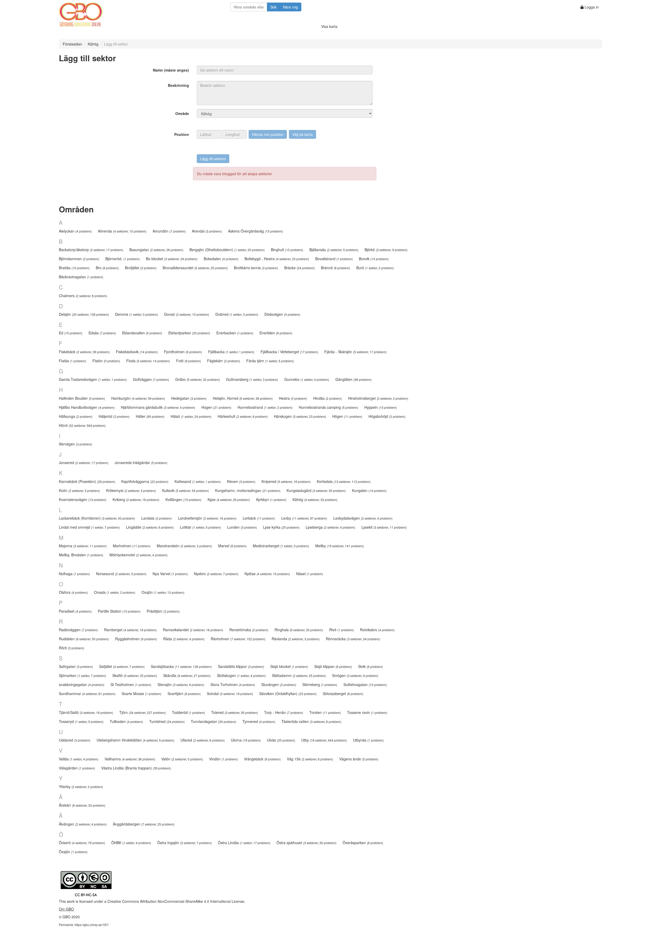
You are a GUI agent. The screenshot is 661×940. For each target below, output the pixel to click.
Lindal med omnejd (89, 527)
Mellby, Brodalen (81, 554)
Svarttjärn (184, 693)
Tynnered (258, 721)
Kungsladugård (316, 490)
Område (182, 113)
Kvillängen (183, 499)
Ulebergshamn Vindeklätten (135, 740)
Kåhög (93, 44)
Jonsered (83, 462)
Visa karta (329, 26)
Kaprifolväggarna (144, 481)
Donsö (186, 314)
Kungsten (369, 490)
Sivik (370, 666)
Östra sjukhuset (306, 842)
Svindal (230, 693)
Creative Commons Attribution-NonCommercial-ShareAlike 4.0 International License (175, 901)
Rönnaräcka (353, 638)
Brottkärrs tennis (256, 267)
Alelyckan (75, 231)
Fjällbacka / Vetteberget (289, 351)
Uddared (74, 740)
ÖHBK (131, 842)
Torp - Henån (283, 712)
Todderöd (188, 712)
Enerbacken (234, 332)
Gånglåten (353, 379)
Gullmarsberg (252, 379)
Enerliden (275, 332)
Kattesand (198, 481)
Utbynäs (368, 740)
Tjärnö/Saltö (86, 712)
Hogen (216, 407)
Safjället (122, 666)
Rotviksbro (377, 629)
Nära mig (290, 7)
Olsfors (73, 592)
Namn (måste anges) (171, 70)
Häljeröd (114, 416)
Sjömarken (82, 675)
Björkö (386, 249)
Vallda (78, 758)
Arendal (207, 231)
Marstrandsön (184, 545)
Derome (136, 314)
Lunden (242, 527)
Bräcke (299, 267)
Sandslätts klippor (241, 666)
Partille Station (119, 611)
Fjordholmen (183, 351)
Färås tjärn (270, 360)
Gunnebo (306, 379)
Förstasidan (72, 44)
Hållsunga (75, 416)
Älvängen (83, 824)
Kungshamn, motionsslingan (247, 490)
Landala (156, 518)
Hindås (327, 398)
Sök (273, 7)
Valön (182, 758)
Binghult (287, 249)
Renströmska (248, 629)
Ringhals (298, 629)
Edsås (102, 332)
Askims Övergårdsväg (255, 231)
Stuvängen (278, 684)
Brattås (74, 267)
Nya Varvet (170, 573)
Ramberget (130, 629)
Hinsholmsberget (378, 398)
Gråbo (197, 379)
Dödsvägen (282, 314)
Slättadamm (299, 675)
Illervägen (75, 443)
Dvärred (236, 314)
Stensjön (181, 684)
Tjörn (142, 712)
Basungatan (156, 249)
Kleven (241, 481)
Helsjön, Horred (243, 398)
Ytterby (81, 786)
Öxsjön (73, 851)
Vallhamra (130, 758)
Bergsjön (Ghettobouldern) (227, 249)
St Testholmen (131, 684)
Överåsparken (363, 842)
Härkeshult (243, 416)
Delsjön (84, 314)
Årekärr (82, 805)
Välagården (77, 768)
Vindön (223, 758)
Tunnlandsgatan (213, 721)
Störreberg (319, 684)
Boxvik (374, 258)
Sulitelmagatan (365, 684)
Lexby (304, 518)
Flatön (106, 360)
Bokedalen (221, 258)
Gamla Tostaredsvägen (93, 379)
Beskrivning (178, 85)
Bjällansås (333, 249)
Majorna (83, 545)
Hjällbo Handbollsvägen (87, 407)
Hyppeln (380, 407)
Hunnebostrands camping (328, 407)
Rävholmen (238, 638)
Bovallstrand (334, 258)
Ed (70, 332)
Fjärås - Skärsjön (355, 351)
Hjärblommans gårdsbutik (158, 407)
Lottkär (200, 527)
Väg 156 (310, 758)
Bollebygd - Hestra (277, 258)
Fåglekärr (223, 360)
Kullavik (185, 490)
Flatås (72, 360)
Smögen (355, 675)
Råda (183, 638)
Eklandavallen (142, 332)
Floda (148, 360)
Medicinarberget (281, 545)
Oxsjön (162, 592)
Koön (79, 490)
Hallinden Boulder (82, 398)
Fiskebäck (84, 351)
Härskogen (300, 416)
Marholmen (132, 545)
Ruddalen (84, 638)
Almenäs (122, 231)
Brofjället (140, 267)
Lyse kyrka (281, 527)
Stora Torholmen (232, 684)
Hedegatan (189, 398)
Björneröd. (122, 258)
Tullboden (126, 721)
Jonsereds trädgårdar (141, 462)
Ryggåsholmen (136, 638)
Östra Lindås (244, 842)
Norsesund (121, 573)
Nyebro (216, 573)
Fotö (188, 360)
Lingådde (150, 527)
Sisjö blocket (289, 666)
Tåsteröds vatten (311, 721)
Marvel (232, 545)
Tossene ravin (367, 712)
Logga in (591, 7)
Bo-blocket (172, 258)
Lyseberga (330, 527)
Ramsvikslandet (193, 629)
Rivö (341, 629)
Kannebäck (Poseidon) (87, 481)
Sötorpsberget (343, 693)
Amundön (169, 231)
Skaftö (134, 675)
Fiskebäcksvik (137, 351)
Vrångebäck (262, 758)
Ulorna (246, 740)
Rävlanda (296, 638)
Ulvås (281, 740)
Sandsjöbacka (181, 666)
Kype (229, 499)
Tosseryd (81, 721)
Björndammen (79, 258)
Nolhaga (74, 573)
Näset (309, 573)
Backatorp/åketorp (91, 249)
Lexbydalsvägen (362, 518)
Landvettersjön (207, 518)
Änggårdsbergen (144, 824)
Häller (150, 416)
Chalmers (83, 295)
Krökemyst (131, 490)
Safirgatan (76, 666)
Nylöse (267, 573)
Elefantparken (189, 332)
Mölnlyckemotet (138, 554)
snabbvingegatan (81, 684)
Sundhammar (87, 693)
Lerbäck (259, 518)
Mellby (339, 545)
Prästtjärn (163, 611)
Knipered (286, 481)
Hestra (293, 398)
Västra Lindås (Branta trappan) (136, 768)
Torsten (325, 712)
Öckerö (82, 842)
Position (181, 134)
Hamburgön (138, 398)
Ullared (202, 740)
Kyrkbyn (271, 499)
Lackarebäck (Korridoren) (97, 518)
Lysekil (384, 527)
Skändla (187, 675)
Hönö (82, 425)
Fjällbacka (231, 351)
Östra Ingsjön (184, 842)
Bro (107, 267)
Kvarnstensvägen (82, 499)
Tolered (234, 712)
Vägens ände (358, 758)
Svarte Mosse (141, 693)
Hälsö (191, 416)
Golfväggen (151, 379)
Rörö (71, 647)
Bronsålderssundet (195, 267)
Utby (324, 740)
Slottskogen (241, 675)
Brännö (335, 267)
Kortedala (344, 481)
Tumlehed (167, 721)
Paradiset (75, 611)
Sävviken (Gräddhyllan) (288, 693)
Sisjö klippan (333, 666)
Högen (347, 416)
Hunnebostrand (265, 407)
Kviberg (136, 499)
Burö (375, 267)
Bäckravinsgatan (81, 276)
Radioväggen (78, 629)
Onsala (114, 592)
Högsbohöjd (386, 416)
